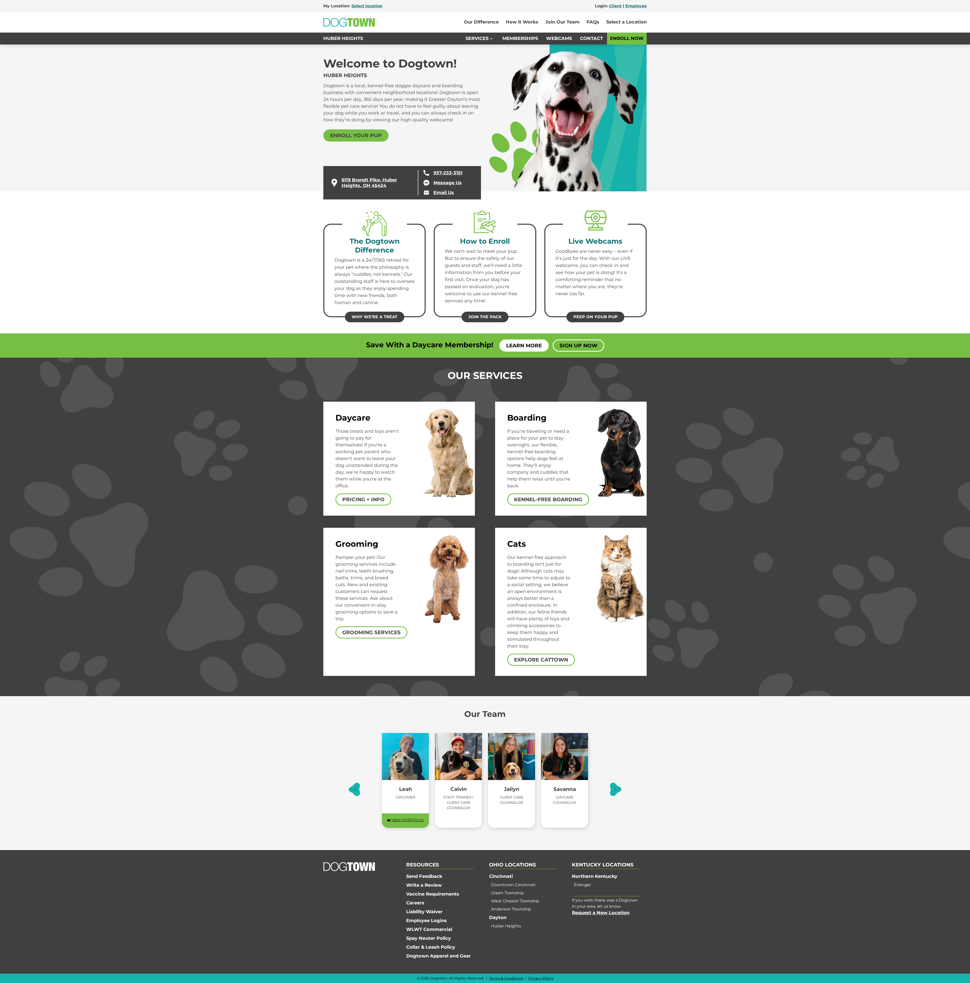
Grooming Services (371, 632)
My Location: (352, 6)
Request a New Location (600, 913)
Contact (591, 38)
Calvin (458, 789)
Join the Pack (485, 316)
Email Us (443, 192)
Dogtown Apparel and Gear (438, 956)
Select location (366, 6)
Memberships (520, 38)
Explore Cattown (541, 660)
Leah (405, 789)
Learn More (524, 345)
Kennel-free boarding (548, 499)
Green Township (507, 892)
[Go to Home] (349, 22)
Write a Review (424, 885)
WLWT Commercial (429, 929)
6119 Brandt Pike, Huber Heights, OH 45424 (369, 182)
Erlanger (582, 884)
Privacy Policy (540, 978)
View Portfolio (407, 820)
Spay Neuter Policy (428, 938)
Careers (415, 903)
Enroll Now (627, 38)
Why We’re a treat (374, 316)
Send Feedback (424, 876)
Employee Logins (426, 920)
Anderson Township (511, 909)
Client (615, 6)
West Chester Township (515, 901)
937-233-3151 (448, 173)
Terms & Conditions (506, 978)
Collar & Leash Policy (430, 947)
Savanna (564, 789)
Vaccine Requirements (432, 894)
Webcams (559, 38)
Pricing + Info (363, 499)
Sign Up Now (578, 345)
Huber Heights (343, 38)
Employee (636, 6)
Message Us (447, 183)
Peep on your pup (595, 316)
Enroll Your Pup (356, 135)
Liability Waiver (424, 912)
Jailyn (511, 789)
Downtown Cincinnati (513, 884)
